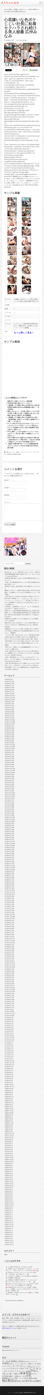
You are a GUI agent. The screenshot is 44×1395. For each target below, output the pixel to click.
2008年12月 (8, 1109)
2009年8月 (8, 1092)
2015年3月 (8, 957)
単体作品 (34, 324)
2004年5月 (8, 1214)
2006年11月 (8, 1159)
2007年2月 (8, 1153)
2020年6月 (8, 829)
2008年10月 (8, 1113)
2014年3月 (8, 981)
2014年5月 (8, 977)
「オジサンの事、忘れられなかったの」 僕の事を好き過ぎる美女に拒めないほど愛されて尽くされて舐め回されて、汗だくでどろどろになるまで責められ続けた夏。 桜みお (22, 637)
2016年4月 (8, 930)
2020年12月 (8, 817)
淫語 (27, 1378)
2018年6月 (8, 878)
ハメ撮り (4, 1371)
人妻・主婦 (12, 1374)
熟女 (35, 1378)
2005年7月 (8, 1190)
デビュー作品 (26, 1366)
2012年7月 (8, 1022)
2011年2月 (8, 1056)
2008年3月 (8, 1127)
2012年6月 (8, 1024)
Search (28, 563)
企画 (18, 1374)
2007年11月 (8, 1135)
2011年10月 (8, 1040)
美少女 (28, 1381)
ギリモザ (4, 1366)
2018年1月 (8, 888)
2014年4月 (8, 979)
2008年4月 (8, 1125)
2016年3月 (8, 932)
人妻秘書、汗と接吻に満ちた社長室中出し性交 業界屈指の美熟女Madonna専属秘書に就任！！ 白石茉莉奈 (23, 407)
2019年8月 (8, 849)
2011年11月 (8, 1038)
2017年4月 (8, 906)
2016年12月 (8, 914)
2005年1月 (8, 1200)
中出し (25, 326)
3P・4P (5, 1361)
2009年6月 (8, 1097)
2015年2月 (8, 959)
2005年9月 (8, 1188)
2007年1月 (8, 1155)
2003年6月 (8, 1232)
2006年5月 (8, 1171)
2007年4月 (8, 1149)
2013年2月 (8, 1007)
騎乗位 (38, 1381)
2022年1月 (8, 791)
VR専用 (5, 1363)
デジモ (19, 1366)
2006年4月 (8, 1174)
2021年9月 (8, 799)
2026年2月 (8, 691)
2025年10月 (8, 700)
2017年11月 (8, 892)
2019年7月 (8, 851)
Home (6, 9)
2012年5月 (8, 1026)
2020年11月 (8, 819)
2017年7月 (8, 900)
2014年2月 (8, 983)
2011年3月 (8, 1054)
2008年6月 (8, 1121)
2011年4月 (8, 1052)
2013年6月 (8, 999)
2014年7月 (8, 973)
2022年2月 (8, 789)
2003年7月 (8, 1230)
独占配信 (27, 324)
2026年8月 (8, 679)
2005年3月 (8, 1196)
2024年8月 (8, 728)
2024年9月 (8, 726)
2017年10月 (8, 894)
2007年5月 (8, 1147)
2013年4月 (8, 1003)
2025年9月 (8, 702)
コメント (7, 502)
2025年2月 (8, 716)
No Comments (20, 40)
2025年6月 (8, 708)
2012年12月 (8, 1011)
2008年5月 (8, 1123)
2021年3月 (8, 811)
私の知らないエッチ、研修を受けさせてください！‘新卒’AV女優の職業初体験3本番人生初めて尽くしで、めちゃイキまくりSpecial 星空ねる (22, 574)
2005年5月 (8, 1194)
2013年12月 (8, 987)
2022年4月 (8, 785)
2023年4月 (8, 760)
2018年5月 (8, 880)
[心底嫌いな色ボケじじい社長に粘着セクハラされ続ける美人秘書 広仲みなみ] (22, 55)
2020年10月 (8, 821)
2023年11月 (8, 746)
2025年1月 (8, 718)
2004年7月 (8, 1210)
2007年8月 (8, 1141)
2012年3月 (8, 1030)
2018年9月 (8, 872)
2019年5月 (8, 856)
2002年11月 (8, 1242)
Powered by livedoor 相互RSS (14, 1300)
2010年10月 (8, 1064)
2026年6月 (8, 683)
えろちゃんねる (10, 2)
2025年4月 (8, 712)
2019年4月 (8, 858)
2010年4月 (8, 1076)
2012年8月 (8, 1020)
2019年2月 (8, 862)
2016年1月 (8, 937)
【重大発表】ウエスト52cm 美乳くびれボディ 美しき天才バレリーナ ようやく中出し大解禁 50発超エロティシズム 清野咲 (22, 643)
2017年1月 (8, 912)
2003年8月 (8, 1228)
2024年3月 (8, 738)
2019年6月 (8, 853)
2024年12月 (8, 720)
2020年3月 (8, 835)
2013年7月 (8, 997)
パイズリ (10, 1371)
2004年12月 (8, 1202)
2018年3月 (8, 884)
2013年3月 (8, 1005)
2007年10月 (8, 1137)
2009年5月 (8, 1099)
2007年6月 (8, 1145)
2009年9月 (8, 1090)
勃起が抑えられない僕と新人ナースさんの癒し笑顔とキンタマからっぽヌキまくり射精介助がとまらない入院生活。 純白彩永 (22, 625)
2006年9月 (8, 1163)
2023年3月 (8, 762)
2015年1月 (8, 961)
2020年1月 (8, 839)
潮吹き (31, 1378)
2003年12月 (8, 1222)
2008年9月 (8, 1115)
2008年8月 (8, 1117)
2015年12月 (8, 939)
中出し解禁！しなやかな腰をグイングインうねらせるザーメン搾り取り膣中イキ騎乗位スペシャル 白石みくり (23, 434)
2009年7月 (8, 1095)
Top (42, 1393)
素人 (20, 1381)
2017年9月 (8, 896)
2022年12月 (8, 768)
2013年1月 (8, 1009)
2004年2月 (8, 1220)
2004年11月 (8, 1204)
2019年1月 (8, 864)
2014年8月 (8, 971)
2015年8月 (8, 947)
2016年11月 (8, 916)
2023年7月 (8, 754)
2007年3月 (8, 1151)
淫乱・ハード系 (20, 1378)
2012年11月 (8, 1013)
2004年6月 (8, 1212)
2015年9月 (8, 945)
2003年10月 (8, 1226)
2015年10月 (8, 943)
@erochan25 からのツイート (11, 1350)
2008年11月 (8, 1111)
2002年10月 (8, 1244)
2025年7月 (8, 706)
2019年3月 (8, 860)
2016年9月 (8, 920)
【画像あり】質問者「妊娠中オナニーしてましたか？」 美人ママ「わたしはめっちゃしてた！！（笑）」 (22, 1280)
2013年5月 (8, 1001)
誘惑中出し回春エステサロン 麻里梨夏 (19, 401)
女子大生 (34, 1374)
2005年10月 (8, 1186)
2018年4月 (8, 882)
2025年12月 (8, 695)
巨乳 (28, 1376)
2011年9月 (8, 1042)
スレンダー (11, 1366)
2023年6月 (8, 756)
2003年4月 (8, 1236)
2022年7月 (8, 779)
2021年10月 (8, 797)
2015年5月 (8, 953)
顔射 (33, 1381)
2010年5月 (8, 1074)
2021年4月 (8, 809)
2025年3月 (8, 714)
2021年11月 (8, 795)
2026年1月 (8, 693)
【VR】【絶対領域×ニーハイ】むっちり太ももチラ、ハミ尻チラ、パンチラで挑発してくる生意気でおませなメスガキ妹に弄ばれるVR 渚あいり (22, 659)
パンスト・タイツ (32, 452)
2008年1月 (8, 1131)
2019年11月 (8, 843)
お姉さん (11, 1364)
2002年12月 (8, 1240)
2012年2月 (8, 1032)
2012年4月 (8, 1028)
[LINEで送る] (33, 70)
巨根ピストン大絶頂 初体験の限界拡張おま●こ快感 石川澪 (22, 611)
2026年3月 (8, 689)
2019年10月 (8, 845)
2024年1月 (8, 742)
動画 (10, 9)
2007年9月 (8, 1139)
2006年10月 (8, 1161)
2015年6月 (8, 951)
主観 (3, 1374)
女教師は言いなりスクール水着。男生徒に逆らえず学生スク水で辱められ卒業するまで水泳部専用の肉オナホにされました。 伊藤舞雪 (22, 631)
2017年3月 (8, 908)
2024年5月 (8, 734)
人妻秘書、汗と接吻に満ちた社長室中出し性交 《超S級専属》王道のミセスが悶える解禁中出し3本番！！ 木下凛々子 (23, 419)
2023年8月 (8, 752)
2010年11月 (8, 1062)
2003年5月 (8, 1234)
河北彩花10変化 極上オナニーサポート (19, 403)
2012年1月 (8, 1034)
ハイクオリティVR (14, 1368)
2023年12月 (8, 744)
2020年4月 (8, 833)
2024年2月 (8, 740)
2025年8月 (8, 704)
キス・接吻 (17, 326)
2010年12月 (8, 1060)
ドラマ (4, 1369)
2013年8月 (8, 995)
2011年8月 (8, 1044)
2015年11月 (8, 941)
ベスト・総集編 (25, 1371)
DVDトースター (30, 1361)
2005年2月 (8, 1198)
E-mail (6, 487)
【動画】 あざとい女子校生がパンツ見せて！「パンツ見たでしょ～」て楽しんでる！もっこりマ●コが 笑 (22, 1269)
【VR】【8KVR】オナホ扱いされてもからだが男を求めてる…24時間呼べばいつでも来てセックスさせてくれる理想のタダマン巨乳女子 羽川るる (22, 653)
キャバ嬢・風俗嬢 (36, 1364)
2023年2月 (8, 764)
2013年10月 (8, 991)
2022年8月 (8, 777)
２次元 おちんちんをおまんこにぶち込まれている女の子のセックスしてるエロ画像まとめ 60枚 (22, 1284)
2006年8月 (8, 1165)
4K (9, 1361)
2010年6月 (8, 1072)
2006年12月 (8, 1157)
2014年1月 (8, 985)
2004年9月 (8, 1208)
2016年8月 (8, 922)
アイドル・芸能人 (19, 1364)
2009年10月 (8, 1088)
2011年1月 (8, 1058)
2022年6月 (8, 781)
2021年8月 (8, 801)
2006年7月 (8, 1167)
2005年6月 (8, 1192)
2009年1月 (8, 1107)
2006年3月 (8, 1176)
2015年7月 (8, 949)
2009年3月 (8, 1103)
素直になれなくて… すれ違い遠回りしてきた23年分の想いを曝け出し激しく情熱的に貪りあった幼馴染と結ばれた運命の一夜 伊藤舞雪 (23, 413)
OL (36, 1361)
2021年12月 (8, 793)
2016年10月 (8, 918)
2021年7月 (8, 803)
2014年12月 (8, 963)
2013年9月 (8, 993)
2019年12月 (8, 841)
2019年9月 (8, 847)
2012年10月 (8, 1016)
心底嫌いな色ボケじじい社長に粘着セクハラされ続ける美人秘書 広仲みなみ (26, 300)
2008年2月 (8, 1129)
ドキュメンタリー (35, 1366)
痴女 (16, 1381)
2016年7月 (8, 924)
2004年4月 (8, 1216)
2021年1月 (8, 815)
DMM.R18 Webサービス (30, 1392)
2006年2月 (8, 1178)
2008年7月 (8, 1119)
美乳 (23, 1381)
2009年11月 (8, 1086)
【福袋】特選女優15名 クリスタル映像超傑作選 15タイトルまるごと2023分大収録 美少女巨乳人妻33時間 (23, 446)
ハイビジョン (18, 324)
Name (6, 480)
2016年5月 (8, 928)
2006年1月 (8, 1180)
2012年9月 (8, 1018)
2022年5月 (8, 783)
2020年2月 (8, 837)
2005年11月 (8, 1184)
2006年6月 (8, 1169)
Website (6, 495)
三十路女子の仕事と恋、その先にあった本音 (20, 1267)
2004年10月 (8, 1206)
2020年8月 (8, 825)
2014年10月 (8, 967)
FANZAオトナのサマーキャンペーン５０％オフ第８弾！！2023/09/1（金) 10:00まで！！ (21, 1273)
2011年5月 (8, 1050)
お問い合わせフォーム (8, 1328)
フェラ (17, 1371)
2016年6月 (8, 926)
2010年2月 (8, 1080)
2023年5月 (8, 758)
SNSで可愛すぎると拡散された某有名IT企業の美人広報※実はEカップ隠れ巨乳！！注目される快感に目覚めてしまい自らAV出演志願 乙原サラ (23, 440)
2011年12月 (8, 1036)
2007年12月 (8, 1133)
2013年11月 (8, 989)
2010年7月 (8, 1070)
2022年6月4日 (10, 40)
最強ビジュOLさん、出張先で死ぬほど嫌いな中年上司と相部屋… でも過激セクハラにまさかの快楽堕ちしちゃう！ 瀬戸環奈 (22, 592)
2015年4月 (8, 955)
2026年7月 (8, 681)
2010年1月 (8, 1082)
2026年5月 (8, 685)
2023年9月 (8, 750)
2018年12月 (8, 866)
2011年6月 (8, 1048)
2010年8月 (8, 1068)
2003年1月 (8, 1238)
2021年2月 (8, 813)
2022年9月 (8, 774)
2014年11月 (8, 965)
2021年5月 (8, 807)
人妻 (6, 1374)
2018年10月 (8, 870)
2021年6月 (8, 805)
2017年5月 (8, 904)
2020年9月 (8, 823)
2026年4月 (8, 687)
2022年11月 (8, 770)
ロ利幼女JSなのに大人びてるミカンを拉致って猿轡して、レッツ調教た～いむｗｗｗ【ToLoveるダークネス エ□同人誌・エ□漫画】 (22, 1288)
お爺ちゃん (32, 326)
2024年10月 (8, 724)
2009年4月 (8, 1101)
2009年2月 (8, 1105)
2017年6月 (8, 902)
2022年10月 (8, 772)
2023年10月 (8, 748)
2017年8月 (8, 898)
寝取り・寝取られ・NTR (17, 1376)
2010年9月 (8, 1066)
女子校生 (5, 1376)
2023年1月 (8, 766)
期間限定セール (8, 1378)
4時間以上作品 (17, 1361)
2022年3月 (8, 787)
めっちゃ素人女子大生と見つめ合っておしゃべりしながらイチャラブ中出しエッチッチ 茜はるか (23, 424)
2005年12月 (8, 1182)
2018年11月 (8, 868)
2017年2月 (8, 910)
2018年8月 (8, 874)
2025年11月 (8, 698)
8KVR (24, 1361)
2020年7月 (8, 827)
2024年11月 (8, 722)
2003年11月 (8, 1224)
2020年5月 (8, 831)
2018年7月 (8, 876)
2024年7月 (8, 730)
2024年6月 (8, 732)
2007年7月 (8, 1143)
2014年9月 (8, 969)
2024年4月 (8, 736)
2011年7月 (8, 1046)
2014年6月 (8, 975)
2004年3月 (8, 1218)
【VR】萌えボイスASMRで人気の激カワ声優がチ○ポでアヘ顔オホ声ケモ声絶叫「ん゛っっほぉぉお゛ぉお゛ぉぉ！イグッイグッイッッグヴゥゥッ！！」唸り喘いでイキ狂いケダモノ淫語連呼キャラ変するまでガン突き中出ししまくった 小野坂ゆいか (22, 600)
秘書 (26, 328)
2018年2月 (8, 886)
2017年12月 (8, 890)
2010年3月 (8, 1078)
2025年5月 (8, 710)
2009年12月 (8, 1084)
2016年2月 (8, 935)
